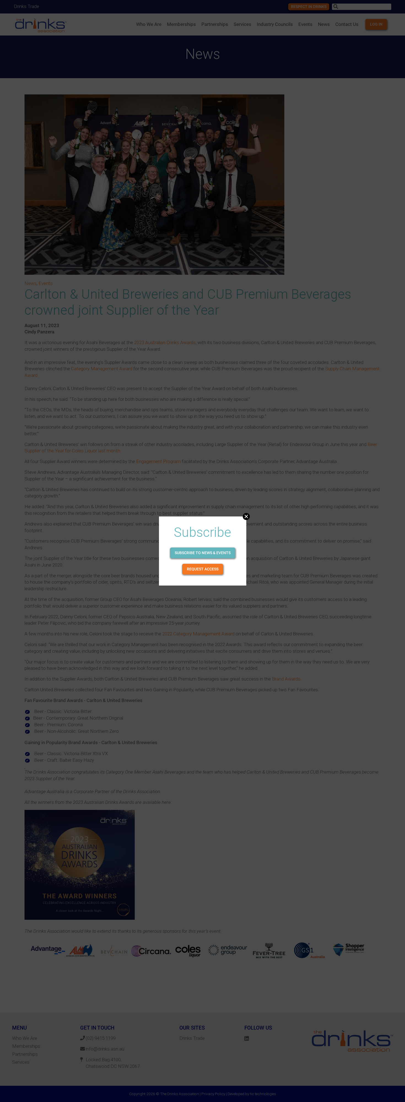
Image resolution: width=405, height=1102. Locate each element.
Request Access (202, 569)
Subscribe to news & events (203, 553)
